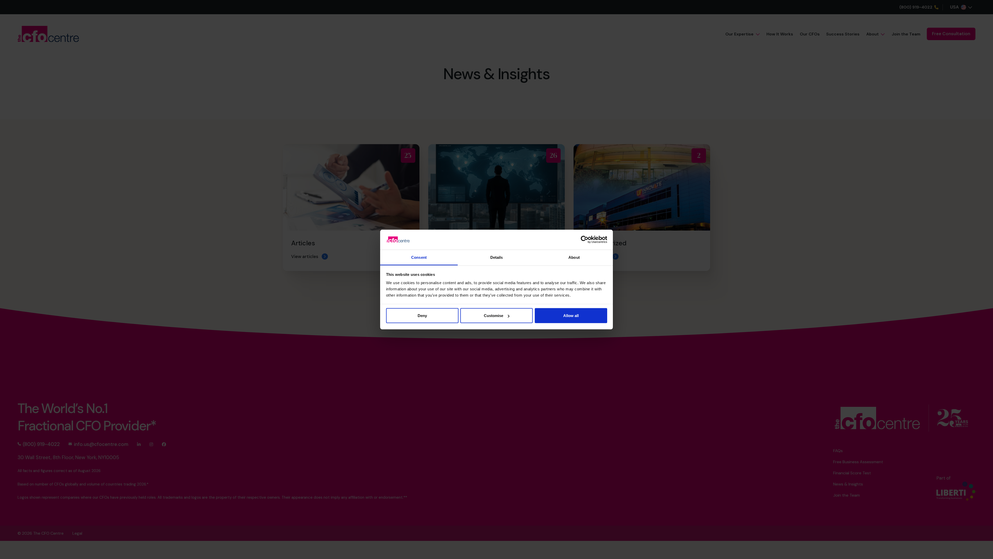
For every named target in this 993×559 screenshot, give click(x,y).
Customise (493, 315)
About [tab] (574, 257)
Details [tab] (496, 257)
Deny (422, 315)
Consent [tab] (419, 257)
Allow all (571, 315)
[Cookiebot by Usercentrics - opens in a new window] (584, 240)
